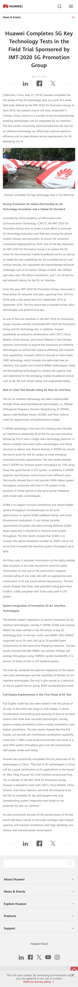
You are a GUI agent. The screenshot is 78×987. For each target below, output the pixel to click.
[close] (73, 975)
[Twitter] (53, 84)
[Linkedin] (25, 84)
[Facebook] (39, 84)
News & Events (12, 17)
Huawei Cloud (39, 943)
